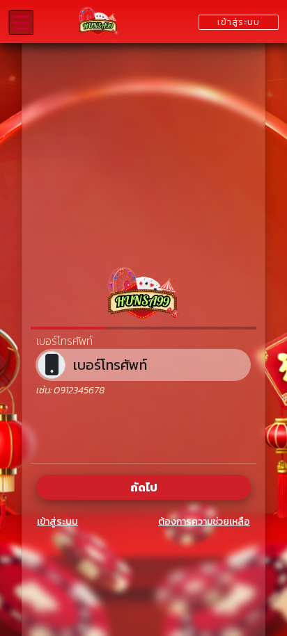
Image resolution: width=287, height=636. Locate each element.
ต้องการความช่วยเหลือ (204, 521)
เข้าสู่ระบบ (57, 521)
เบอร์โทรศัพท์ (64, 340)
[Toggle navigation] (20, 22)
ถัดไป (143, 487)
